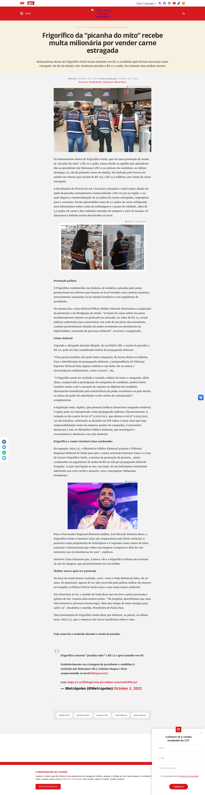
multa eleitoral (121, 715)
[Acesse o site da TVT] (22, 3)
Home (78, 27)
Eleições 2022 (64, 715)
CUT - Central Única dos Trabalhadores (101, 27)
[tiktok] (178, 3)
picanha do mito (83, 715)
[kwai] (183, 2)
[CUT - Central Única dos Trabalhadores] (102, 13)
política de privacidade (189, 776)
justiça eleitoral (140, 715)
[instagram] (169, 3)
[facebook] (164, 3)
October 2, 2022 (128, 688)
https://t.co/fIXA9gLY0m (83, 682)
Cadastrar (179, 786)
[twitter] (159, 3)
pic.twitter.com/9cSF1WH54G (118, 682)
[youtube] (174, 3)
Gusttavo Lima (102, 715)
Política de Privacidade (72, 779)
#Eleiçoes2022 (99, 673)
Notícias (124, 27)
